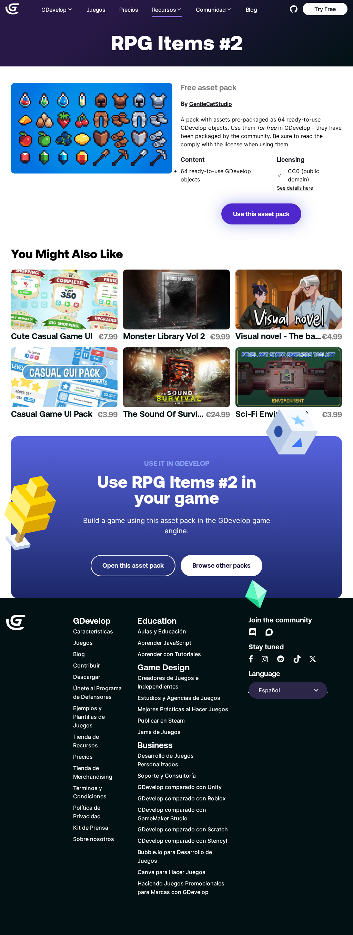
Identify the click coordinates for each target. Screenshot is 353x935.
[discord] (253, 632)
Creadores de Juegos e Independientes (168, 682)
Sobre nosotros (93, 839)
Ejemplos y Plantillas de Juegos (89, 716)
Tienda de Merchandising (92, 772)
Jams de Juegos (159, 732)
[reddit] (280, 659)
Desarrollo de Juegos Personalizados (166, 760)
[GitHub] (294, 9)
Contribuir (86, 665)
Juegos (96, 9)
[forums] (269, 632)
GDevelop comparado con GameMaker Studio (172, 814)
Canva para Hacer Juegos (171, 872)
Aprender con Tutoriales (169, 654)
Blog (251, 9)
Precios (128, 9)
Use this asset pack (261, 214)
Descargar (86, 677)
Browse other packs (221, 565)
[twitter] (313, 659)
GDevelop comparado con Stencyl (182, 840)
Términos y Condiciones (90, 792)
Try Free (325, 9)
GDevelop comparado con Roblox (182, 798)
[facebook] (251, 659)
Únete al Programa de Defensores (97, 692)
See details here (295, 188)
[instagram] (264, 659)
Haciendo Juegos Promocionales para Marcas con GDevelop (181, 887)
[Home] (12, 8)
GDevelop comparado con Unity (180, 787)
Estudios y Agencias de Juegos (179, 698)
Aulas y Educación (162, 631)
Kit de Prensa (90, 827)
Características (93, 631)
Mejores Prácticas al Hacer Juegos (183, 709)
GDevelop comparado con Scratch (183, 829)
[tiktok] (297, 659)
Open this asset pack (133, 565)
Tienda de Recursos (86, 741)
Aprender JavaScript (164, 643)
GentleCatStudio (210, 104)
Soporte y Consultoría (167, 775)
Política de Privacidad (87, 811)
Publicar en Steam (161, 720)
